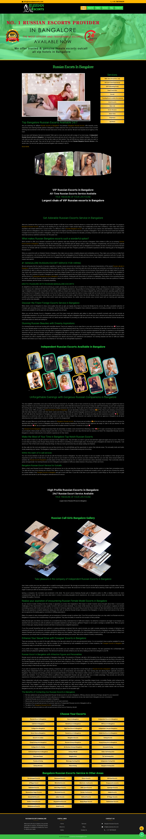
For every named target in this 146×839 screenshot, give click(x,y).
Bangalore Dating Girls (107, 765)
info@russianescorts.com (111, 827)
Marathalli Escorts (60, 792)
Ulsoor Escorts (86, 778)
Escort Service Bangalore (38, 733)
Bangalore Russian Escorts (76, 125)
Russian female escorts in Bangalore (56, 410)
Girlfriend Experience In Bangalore (38, 751)
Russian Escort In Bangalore (38, 719)
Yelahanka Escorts (33, 787)
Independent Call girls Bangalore (108, 728)
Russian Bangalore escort (74, 228)
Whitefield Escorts (60, 783)
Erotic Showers (112, 110)
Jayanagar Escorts (112, 787)
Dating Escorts (108, 737)
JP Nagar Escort (33, 783)
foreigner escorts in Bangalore (46, 472)
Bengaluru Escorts (73, 737)
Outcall (112, 94)
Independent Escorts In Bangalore (108, 719)
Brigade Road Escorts (60, 801)
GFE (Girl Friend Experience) (112, 82)
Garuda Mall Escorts (33, 797)
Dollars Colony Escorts (33, 801)
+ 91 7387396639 (118, 1)
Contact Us (119, 8)
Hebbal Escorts (112, 792)
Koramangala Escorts (34, 778)
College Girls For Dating (38, 747)
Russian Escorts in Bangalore (101, 669)
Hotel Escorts (112, 102)
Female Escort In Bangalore (73, 733)
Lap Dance (112, 121)
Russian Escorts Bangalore (33, 429)
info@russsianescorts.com (33, 1)
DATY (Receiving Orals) (112, 86)
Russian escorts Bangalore (38, 460)
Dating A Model (73, 751)
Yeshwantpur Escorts (112, 801)
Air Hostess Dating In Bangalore (73, 747)
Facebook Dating (38, 761)
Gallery (98, 8)
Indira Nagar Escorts (60, 787)
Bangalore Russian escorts (30, 226)
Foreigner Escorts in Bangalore (112, 643)
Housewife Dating (108, 747)
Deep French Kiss (112, 90)
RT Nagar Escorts (112, 797)
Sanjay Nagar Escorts (86, 801)
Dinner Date (112, 113)
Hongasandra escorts (112, 783)
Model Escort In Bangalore (72, 723)
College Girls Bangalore (38, 728)
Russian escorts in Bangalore (50, 125)
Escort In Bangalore (73, 719)
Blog (111, 8)
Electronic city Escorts (86, 783)
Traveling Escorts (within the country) (112, 98)
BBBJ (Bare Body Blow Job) (112, 78)
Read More (25, 146)
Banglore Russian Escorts (111, 823)
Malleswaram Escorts (34, 806)
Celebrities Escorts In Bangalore (108, 733)
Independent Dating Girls (108, 761)
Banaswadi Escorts (59, 778)
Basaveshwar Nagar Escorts (34, 792)
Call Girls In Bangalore (38, 723)
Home (83, 8)
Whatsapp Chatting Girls (73, 761)
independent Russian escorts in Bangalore (45, 276)
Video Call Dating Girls (108, 751)
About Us (90, 8)
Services (105, 8)
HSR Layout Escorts (86, 787)
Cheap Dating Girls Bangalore (38, 742)
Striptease (112, 117)
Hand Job (112, 106)
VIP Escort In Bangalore (108, 723)
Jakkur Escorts (60, 797)
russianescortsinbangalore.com (78, 836)
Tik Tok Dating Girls (108, 756)
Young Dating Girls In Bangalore (108, 742)
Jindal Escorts (60, 806)
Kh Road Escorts (86, 797)
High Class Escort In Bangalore (73, 728)
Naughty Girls (73, 756)
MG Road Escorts (112, 778)
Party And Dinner (38, 756)
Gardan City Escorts (86, 792)
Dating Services (38, 765)
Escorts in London (38, 737)
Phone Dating (73, 765)
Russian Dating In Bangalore (73, 742)
